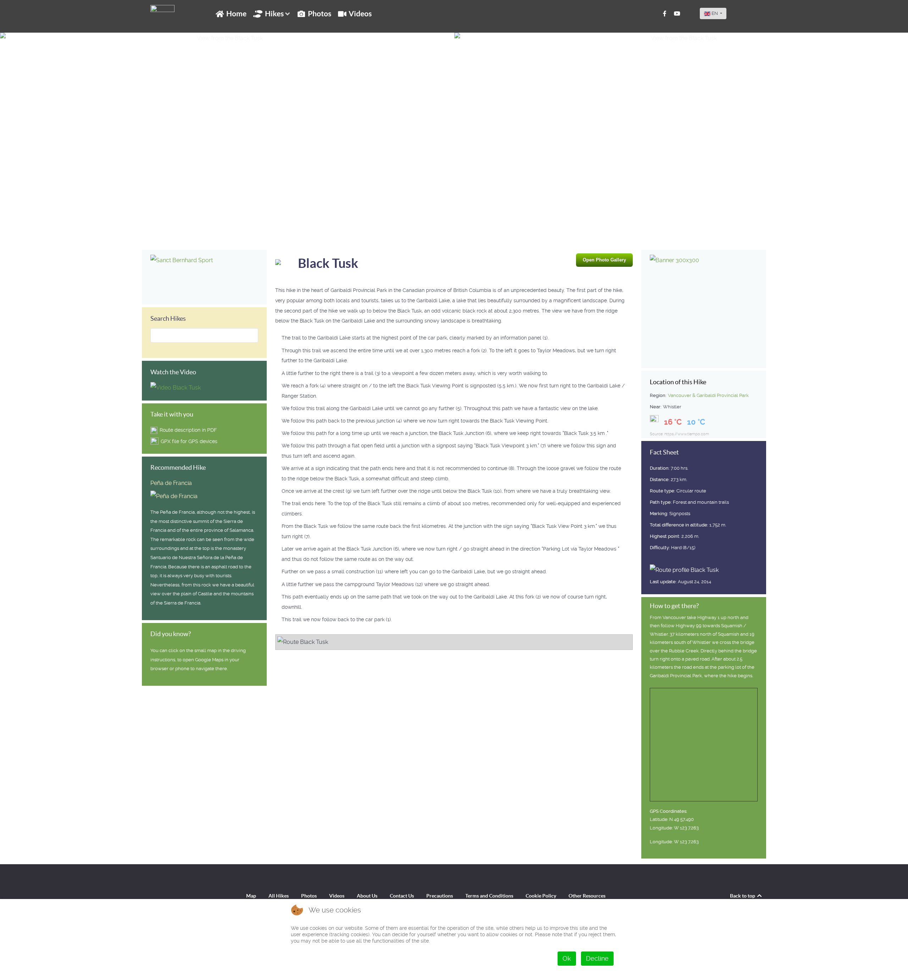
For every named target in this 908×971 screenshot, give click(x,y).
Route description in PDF (188, 430)
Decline (597, 958)
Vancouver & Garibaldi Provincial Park (708, 395)
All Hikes (278, 896)
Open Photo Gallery (604, 260)
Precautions (439, 896)
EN (714, 13)
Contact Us (402, 896)
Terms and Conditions (489, 896)
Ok (567, 958)
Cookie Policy (541, 896)
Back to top (743, 896)
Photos (309, 896)
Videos (336, 896)
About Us (367, 896)
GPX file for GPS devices (189, 441)
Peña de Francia (171, 483)
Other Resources (587, 896)
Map (251, 896)
